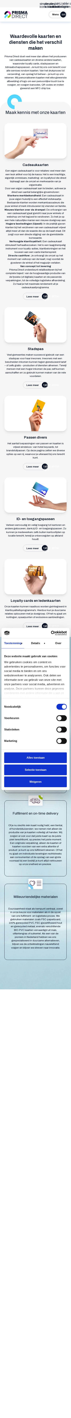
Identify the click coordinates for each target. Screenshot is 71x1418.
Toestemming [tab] (12, 643)
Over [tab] (58, 643)
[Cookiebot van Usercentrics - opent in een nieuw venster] (51, 633)
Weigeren (35, 781)
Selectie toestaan (35, 769)
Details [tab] (35, 643)
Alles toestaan (36, 757)
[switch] (61, 718)
